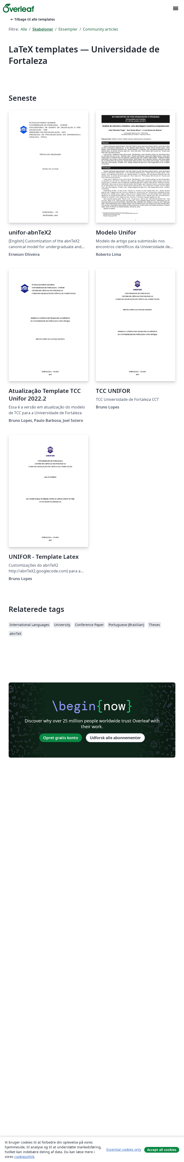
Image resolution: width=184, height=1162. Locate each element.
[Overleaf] (18, 8)
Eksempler (68, 29)
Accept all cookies (161, 1149)
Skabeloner (42, 29)
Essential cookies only (123, 1149)
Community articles (100, 29)
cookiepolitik (24, 1156)
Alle (24, 29)
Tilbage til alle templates (32, 19)
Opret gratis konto (60, 737)
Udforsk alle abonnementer (115, 737)
